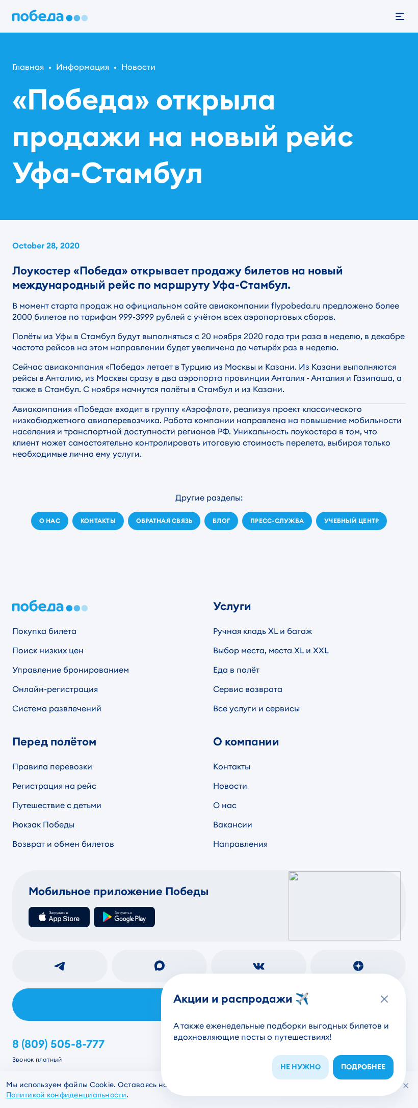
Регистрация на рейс (54, 786)
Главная (28, 67)
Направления (240, 844)
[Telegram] (60, 966)
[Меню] (406, 16)
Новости (138, 67)
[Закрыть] (406, 1085)
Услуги (232, 606)
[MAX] (159, 966)
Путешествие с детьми (56, 805)
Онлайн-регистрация (55, 689)
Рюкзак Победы (43, 824)
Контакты (231, 766)
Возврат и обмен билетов (63, 844)
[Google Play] (124, 917)
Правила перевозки (52, 766)
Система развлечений (56, 708)
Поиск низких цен (48, 650)
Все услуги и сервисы (256, 708)
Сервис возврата (247, 689)
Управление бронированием (70, 669)
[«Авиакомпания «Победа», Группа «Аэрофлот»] (52, 16)
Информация (82, 67)
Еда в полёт (236, 669)
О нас (225, 805)
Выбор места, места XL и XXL (271, 650)
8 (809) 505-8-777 (58, 1044)
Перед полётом (54, 741)
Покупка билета (44, 631)
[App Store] (59, 917)
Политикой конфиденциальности (66, 1094)
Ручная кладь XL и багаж (262, 631)
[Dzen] (358, 966)
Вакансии (232, 824)
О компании (246, 741)
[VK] (258, 966)
